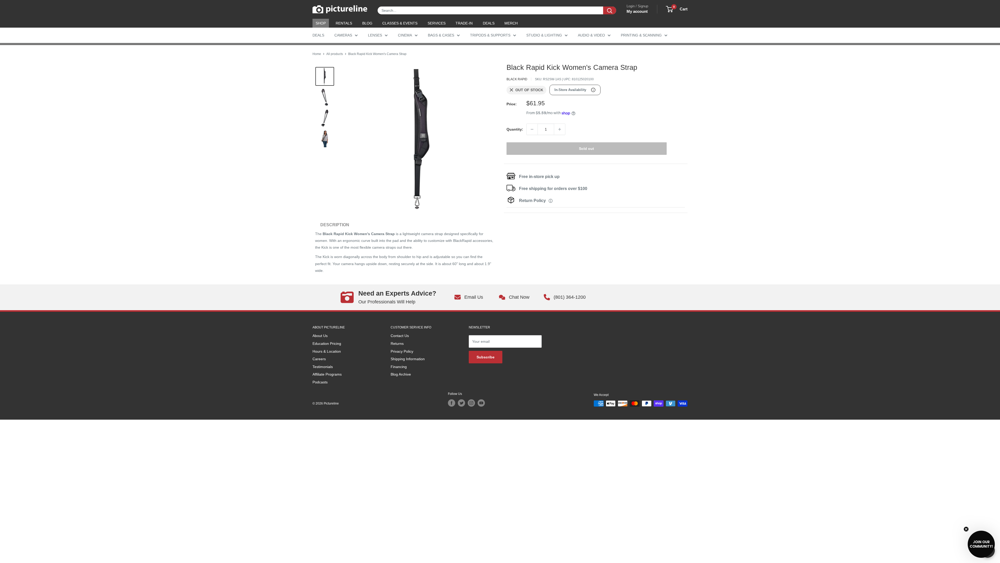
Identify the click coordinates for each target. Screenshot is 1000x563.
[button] (981, 544)
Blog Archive (401, 374)
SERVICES (437, 23)
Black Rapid (517, 79)
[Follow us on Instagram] (471, 403)
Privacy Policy (402, 351)
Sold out (586, 148)
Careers (319, 359)
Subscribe (486, 357)
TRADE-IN (464, 23)
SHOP (321, 23)
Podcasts (320, 382)
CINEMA (405, 35)
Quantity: (515, 129)
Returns (397, 343)
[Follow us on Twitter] (461, 403)
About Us (320, 336)
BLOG (367, 23)
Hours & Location (326, 351)
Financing (399, 367)
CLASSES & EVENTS (399, 23)
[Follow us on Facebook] (451, 403)
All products (334, 54)
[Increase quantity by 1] (559, 129)
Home (316, 54)
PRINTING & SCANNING (641, 35)
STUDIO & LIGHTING (544, 35)
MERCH (511, 23)
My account (637, 11)
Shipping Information (408, 359)
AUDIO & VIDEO (591, 35)
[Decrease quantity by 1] (532, 129)
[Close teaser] (966, 529)
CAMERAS (343, 35)
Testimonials (322, 367)
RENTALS (344, 23)
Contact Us (400, 336)
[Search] (609, 10)
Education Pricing (326, 343)
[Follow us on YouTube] (481, 403)
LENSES (375, 35)
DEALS (489, 23)
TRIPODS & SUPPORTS (490, 35)
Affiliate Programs (327, 374)
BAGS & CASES (441, 35)
